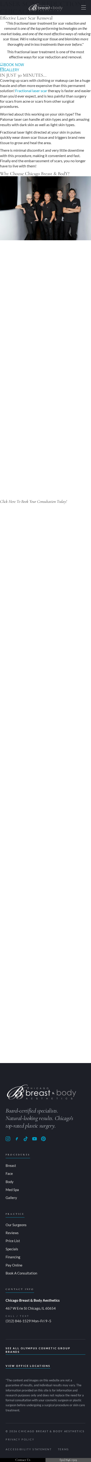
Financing (13, 1257)
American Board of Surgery (37, 597)
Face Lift (72, 982)
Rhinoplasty (54, 982)
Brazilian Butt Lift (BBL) (50, 331)
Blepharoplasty (16, 988)
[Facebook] (16, 1138)
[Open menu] (83, 7)
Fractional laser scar (31, 90)
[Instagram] (8, 1138)
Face (9, 1173)
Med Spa (12, 1190)
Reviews (12, 1233)
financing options (35, 415)
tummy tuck (80, 331)
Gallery (11, 1197)
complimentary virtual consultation (28, 1042)
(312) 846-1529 (18, 1321)
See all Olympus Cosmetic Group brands (38, 1350)
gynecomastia (28, 336)
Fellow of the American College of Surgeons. (45, 993)
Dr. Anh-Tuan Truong (18, 586)
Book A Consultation (21, 1273)
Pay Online (14, 1265)
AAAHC (60, 468)
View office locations (28, 1365)
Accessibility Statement (29, 1449)
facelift (24, 331)
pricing (29, 410)
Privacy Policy (20, 1439)
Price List (13, 1241)
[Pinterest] (43, 1138)
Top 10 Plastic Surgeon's (40, 618)
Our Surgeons (16, 1225)
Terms (63, 1449)
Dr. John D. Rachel (15, 956)
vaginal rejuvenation (61, 336)
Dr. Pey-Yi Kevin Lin (16, 771)
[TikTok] (25, 1138)
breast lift (7, 336)
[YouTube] (34, 1138)
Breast (11, 1165)
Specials (12, 1249)
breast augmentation (62, 326)
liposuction (9, 331)
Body (10, 1182)
